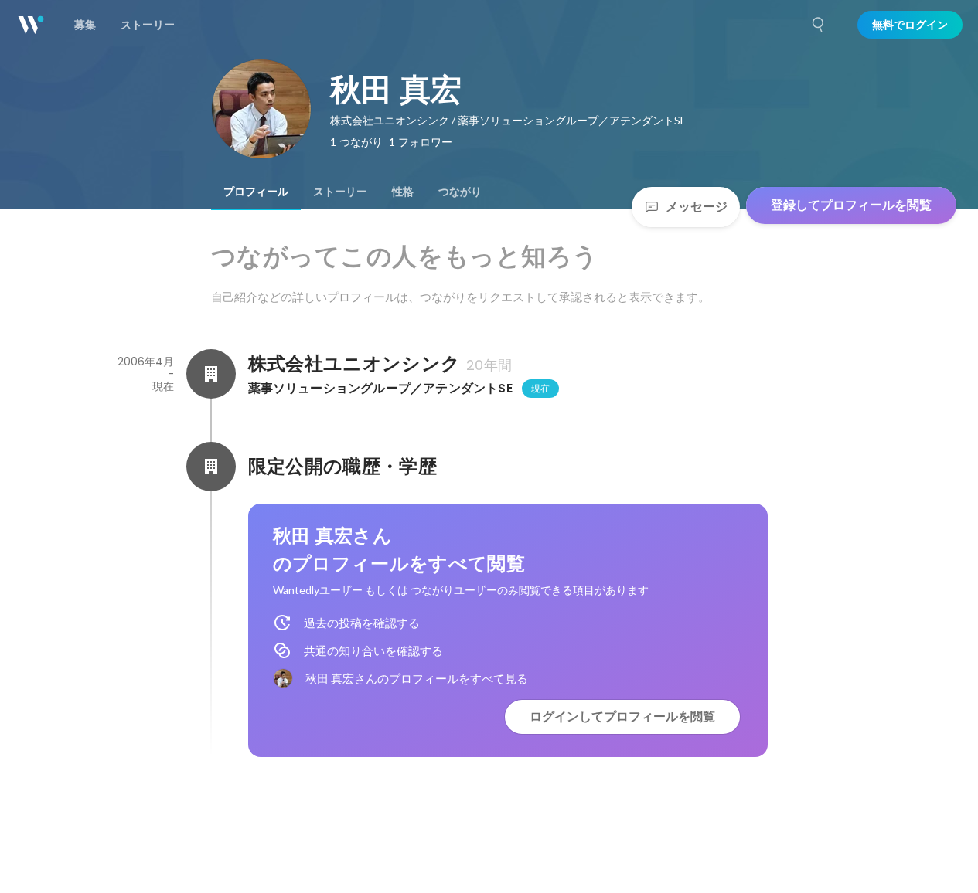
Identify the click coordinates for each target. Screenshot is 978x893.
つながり (460, 191)
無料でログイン (910, 24)
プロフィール (255, 191)
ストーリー (340, 191)
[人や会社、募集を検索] (818, 24)
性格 (403, 191)
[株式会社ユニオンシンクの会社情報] (211, 374)
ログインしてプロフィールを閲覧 (622, 716)
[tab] (256, 191)
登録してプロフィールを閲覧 (851, 205)
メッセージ (697, 207)
